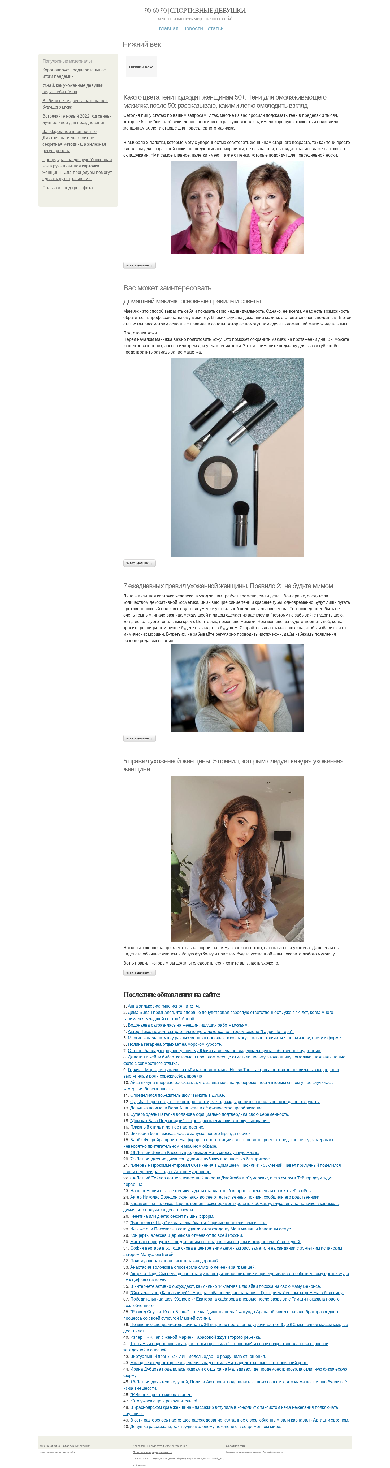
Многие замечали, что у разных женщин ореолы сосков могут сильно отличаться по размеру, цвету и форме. (235, 1038)
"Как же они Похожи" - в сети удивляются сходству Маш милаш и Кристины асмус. (211, 1229)
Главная (169, 28)
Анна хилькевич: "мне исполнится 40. (164, 1006)
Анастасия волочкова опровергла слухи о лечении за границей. (193, 1267)
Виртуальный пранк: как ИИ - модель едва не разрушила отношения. (198, 1356)
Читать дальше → (139, 265)
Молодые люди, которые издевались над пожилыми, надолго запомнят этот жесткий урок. (219, 1362)
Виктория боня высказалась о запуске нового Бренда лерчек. (191, 1133)
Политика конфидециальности (152, 1452)
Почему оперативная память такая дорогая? (174, 1261)
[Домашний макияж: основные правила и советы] (237, 457)
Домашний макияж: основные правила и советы (192, 301)
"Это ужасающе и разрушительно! (163, 1401)
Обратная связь (236, 1446)
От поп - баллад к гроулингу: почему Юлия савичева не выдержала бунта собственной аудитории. (224, 1050)
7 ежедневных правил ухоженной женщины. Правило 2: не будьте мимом (228, 586)
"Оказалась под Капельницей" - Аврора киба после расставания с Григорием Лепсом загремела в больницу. (237, 1292)
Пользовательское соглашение (167, 1446)
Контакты (139, 1446)
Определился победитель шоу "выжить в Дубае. (177, 1095)
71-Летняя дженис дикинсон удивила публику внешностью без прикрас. (200, 1159)
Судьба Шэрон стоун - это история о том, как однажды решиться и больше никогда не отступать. (225, 1101)
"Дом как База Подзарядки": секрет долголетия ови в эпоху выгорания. (200, 1120)
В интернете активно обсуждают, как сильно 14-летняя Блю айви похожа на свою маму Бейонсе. (225, 1286)
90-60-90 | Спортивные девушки (195, 10)
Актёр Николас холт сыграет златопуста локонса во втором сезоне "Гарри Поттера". (211, 1031)
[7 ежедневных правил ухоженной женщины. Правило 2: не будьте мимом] (237, 688)
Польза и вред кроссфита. (68, 188)
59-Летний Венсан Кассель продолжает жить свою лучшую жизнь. (194, 1152)
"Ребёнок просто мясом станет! (161, 1394)
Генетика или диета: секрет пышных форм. (172, 1216)
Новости (193, 28)
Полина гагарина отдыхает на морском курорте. (175, 1044)
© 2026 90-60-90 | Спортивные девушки (65, 1446)
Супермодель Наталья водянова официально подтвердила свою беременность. (209, 1114)
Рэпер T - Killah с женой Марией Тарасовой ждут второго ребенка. (195, 1337)
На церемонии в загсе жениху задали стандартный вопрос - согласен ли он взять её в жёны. (221, 1190)
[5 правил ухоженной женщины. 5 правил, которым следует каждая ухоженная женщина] (237, 859)
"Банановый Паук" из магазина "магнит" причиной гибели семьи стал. (198, 1222)
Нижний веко (141, 66)
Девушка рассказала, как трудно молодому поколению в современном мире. (205, 1426)
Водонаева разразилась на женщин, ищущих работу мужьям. (188, 1025)
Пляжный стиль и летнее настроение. (167, 1127)
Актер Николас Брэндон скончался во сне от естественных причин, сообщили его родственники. (225, 1197)
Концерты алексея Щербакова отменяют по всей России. (186, 1235)
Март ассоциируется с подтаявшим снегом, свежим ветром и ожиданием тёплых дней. (215, 1241)
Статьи (216, 28)
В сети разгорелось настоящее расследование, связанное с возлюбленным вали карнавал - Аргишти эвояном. (239, 1420)
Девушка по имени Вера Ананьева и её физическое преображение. (197, 1108)
